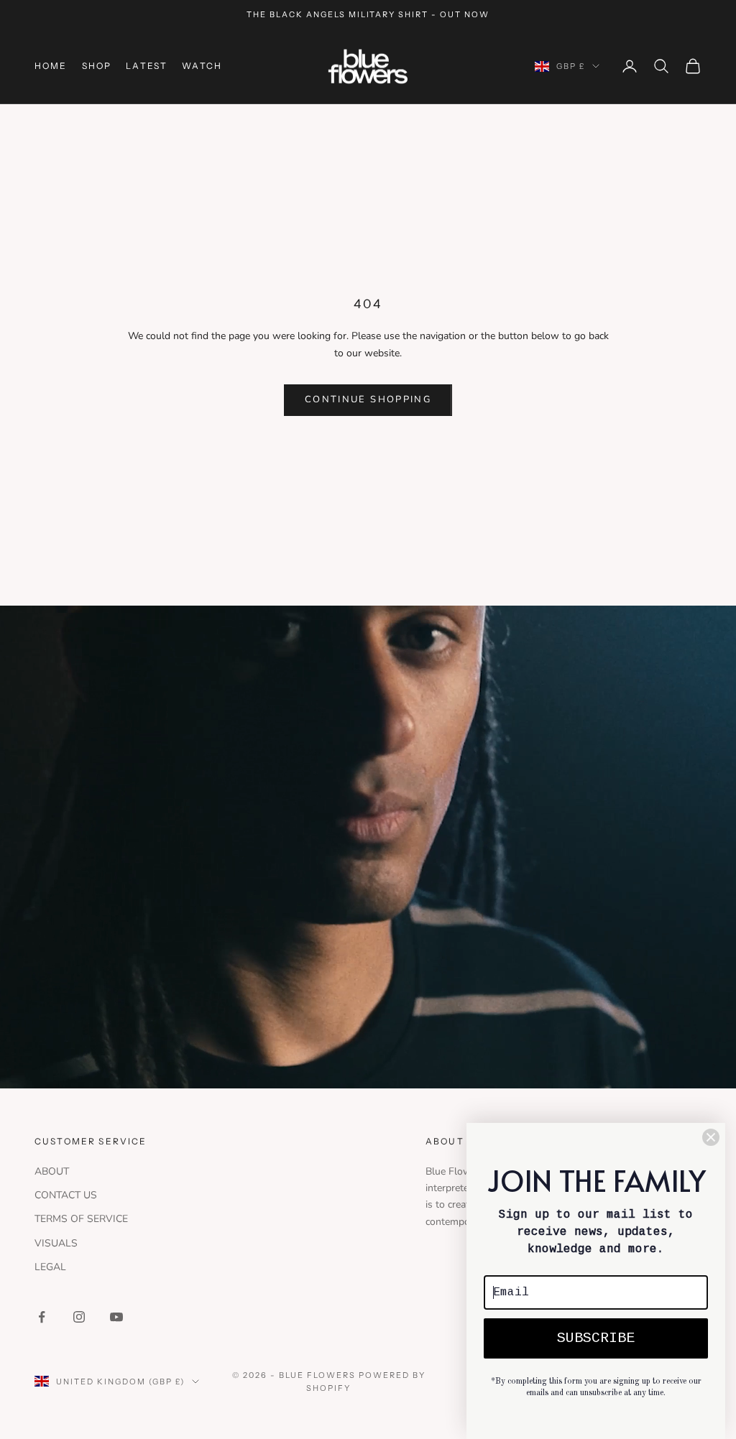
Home (51, 65)
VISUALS (56, 1243)
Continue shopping (368, 399)
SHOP (97, 65)
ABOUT (51, 1171)
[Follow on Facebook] (41, 1317)
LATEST (146, 65)
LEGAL (50, 1267)
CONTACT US (65, 1195)
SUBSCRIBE (596, 1338)
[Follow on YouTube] (116, 1317)
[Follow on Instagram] (79, 1317)
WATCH (202, 65)
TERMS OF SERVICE (81, 1219)
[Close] (710, 1137)
